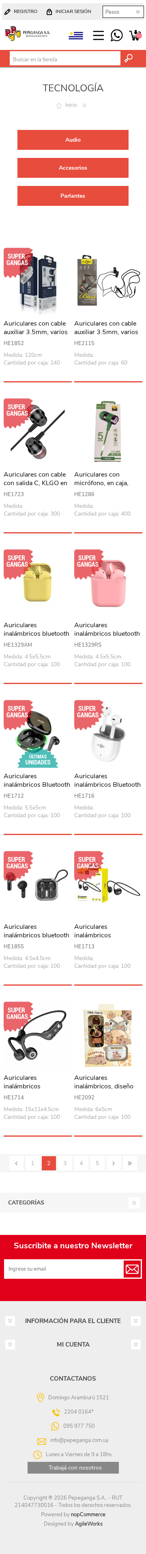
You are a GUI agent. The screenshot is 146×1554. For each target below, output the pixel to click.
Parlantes (72, 196)
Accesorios (73, 168)
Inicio (71, 105)
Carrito (135, 36)
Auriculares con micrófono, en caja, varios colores (101, 483)
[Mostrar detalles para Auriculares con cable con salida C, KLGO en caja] (38, 432)
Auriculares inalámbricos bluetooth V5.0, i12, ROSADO (107, 633)
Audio (73, 140)
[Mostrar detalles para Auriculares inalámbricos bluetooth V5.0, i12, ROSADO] (108, 583)
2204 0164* (79, 1412)
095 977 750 (116, 36)
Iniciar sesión (73, 11)
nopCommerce (88, 1514)
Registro (25, 11)
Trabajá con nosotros (75, 1468)
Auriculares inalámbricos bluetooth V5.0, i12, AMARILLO (36, 633)
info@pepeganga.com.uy (79, 1440)
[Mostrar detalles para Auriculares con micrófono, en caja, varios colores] (108, 432)
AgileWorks (89, 1524)
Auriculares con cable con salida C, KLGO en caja (35, 483)
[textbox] (65, 59)
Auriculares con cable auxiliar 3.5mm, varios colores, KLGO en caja (36, 332)
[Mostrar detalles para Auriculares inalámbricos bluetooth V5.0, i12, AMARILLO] (38, 583)
